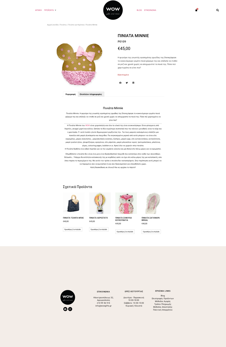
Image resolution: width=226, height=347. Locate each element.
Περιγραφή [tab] (70, 94)
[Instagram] (70, 309)
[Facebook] (65, 309)
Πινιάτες (63, 25)
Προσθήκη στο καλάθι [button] (72, 229)
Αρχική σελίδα (52, 25)
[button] (50, 10)
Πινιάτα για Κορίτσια (76, 25)
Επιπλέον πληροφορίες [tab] (91, 94)
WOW (87, 125)
